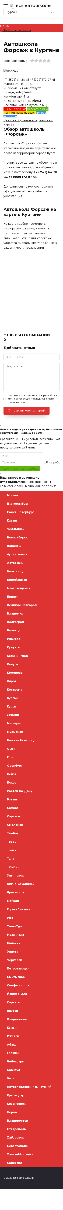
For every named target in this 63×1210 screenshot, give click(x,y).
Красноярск (16, 1103)
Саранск (13, 1002)
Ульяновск (15, 875)
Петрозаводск (18, 968)
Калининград (17, 655)
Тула (10, 858)
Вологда (13, 630)
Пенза (11, 774)
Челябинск (15, 529)
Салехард (14, 1163)
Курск (11, 706)
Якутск (12, 1010)
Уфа (10, 917)
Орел (11, 757)
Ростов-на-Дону (19, 791)
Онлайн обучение (15, 109)
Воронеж (14, 546)
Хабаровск (15, 1137)
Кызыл (12, 1027)
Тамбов (13, 833)
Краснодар (15, 1095)
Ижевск (13, 1036)
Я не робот (54, 462)
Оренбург (14, 765)
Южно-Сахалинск (20, 884)
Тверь (11, 841)
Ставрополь (16, 1129)
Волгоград (15, 622)
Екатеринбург (18, 503)
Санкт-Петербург (20, 512)
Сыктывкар (16, 977)
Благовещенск (18, 588)
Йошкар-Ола (17, 994)
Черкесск (14, 960)
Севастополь (17, 1146)
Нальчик (13, 943)
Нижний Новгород (21, 740)
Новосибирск (17, 537)
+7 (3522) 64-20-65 (16, 79)
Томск (11, 850)
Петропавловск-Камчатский (29, 1087)
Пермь (12, 1112)
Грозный (13, 1053)
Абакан (12, 1044)
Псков (11, 782)
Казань (12, 520)
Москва (13, 495)
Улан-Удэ (14, 926)
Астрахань (15, 563)
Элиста (12, 951)
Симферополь (18, 985)
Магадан (14, 723)
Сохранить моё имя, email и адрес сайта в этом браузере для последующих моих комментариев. (32, 398)
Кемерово (15, 672)
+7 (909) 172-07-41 (42, 79)
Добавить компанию (15, 30)
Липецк (13, 715)
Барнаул (13, 1070)
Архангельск (17, 554)
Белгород (15, 571)
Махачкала (15, 934)
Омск (11, 748)
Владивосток (17, 1120)
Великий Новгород (22, 605)
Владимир (15, 613)
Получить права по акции (20, 112)
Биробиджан (17, 579)
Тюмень (13, 867)
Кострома (14, 689)
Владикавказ (17, 1019)
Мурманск (15, 732)
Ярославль (15, 892)
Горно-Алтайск (19, 909)
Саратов (13, 816)
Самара (13, 808)
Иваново (13, 639)
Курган (12, 698)
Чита (11, 1078)
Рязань (12, 799)
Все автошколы (33, 6)
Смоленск (15, 825)
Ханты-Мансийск (20, 1154)
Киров (11, 681)
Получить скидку (37, 109)
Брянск (12, 596)
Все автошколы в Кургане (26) (25, 105)
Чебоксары (15, 1061)
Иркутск (13, 647)
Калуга (12, 664)
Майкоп (13, 901)
